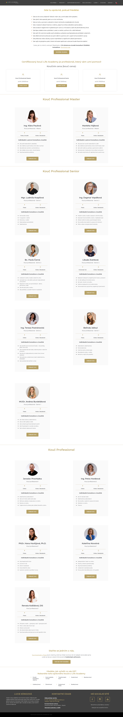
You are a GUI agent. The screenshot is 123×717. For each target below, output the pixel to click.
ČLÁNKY (96, 2)
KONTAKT (110, 2)
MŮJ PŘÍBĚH (53, 2)
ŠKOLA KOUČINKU (86, 2)
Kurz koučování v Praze (39, 655)
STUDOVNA (103, 2)
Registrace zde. (65, 47)
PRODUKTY (62, 2)
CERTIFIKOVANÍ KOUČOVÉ (73, 2)
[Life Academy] (12, 3)
